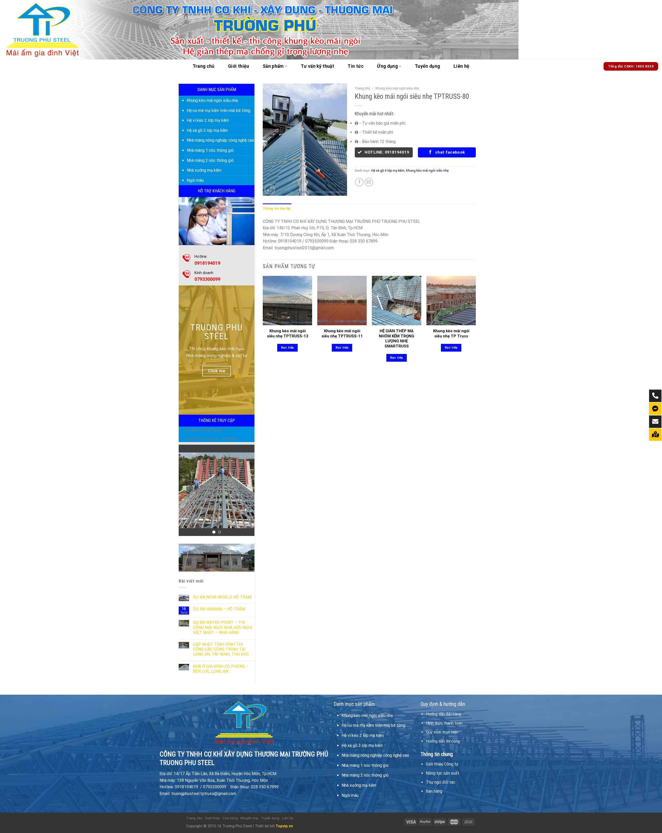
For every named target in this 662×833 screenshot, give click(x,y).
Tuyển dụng (427, 66)
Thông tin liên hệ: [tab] (277, 208)
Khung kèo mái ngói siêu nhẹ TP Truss (451, 333)
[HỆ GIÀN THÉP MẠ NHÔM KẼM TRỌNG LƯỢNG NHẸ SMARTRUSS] (396, 300)
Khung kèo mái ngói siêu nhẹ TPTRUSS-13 (287, 333)
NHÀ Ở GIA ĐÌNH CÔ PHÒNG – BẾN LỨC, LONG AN (221, 669)
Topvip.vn (284, 826)
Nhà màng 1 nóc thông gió (210, 150)
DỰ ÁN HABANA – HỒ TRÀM (219, 609)
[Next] (246, 490)
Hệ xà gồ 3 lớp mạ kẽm (207, 130)
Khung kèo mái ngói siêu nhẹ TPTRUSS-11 (342, 333)
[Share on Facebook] (359, 182)
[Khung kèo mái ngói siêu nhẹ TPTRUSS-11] (342, 300)
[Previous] (186, 490)
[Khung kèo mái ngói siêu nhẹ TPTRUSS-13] (287, 300)
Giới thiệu (238, 66)
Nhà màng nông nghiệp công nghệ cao (220, 140)
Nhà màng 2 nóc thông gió (210, 160)
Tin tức (355, 66)
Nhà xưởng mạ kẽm (204, 170)
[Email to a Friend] (369, 182)
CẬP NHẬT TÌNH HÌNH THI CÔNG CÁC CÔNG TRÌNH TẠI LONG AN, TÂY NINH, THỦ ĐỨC (221, 649)
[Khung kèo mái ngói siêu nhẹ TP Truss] (451, 300)
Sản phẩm (273, 66)
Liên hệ (461, 66)
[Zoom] (270, 189)
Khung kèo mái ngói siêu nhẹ (212, 100)
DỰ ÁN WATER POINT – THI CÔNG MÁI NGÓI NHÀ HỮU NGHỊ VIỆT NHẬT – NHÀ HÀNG (222, 627)
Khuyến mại (249, 818)
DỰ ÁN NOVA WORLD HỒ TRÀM (222, 597)
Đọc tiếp (287, 347)
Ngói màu (195, 180)
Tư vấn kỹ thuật (317, 66)
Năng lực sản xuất (442, 773)
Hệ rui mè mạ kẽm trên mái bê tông (218, 110)
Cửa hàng (230, 818)
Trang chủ (204, 66)
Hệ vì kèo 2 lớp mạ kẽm (208, 120)
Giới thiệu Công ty (442, 764)
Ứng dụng (387, 66)
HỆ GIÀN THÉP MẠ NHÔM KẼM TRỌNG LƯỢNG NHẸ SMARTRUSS (396, 339)
